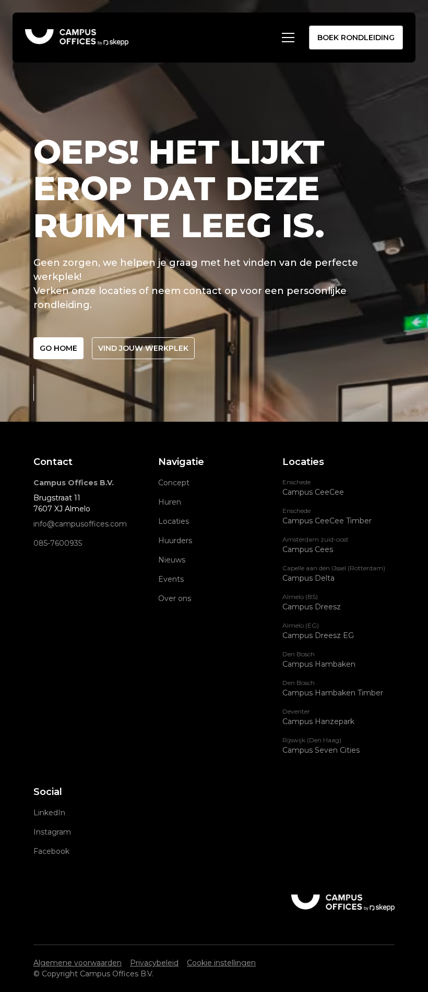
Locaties (173, 521)
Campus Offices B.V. (73, 482)
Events (171, 579)
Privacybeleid (154, 962)
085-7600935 (57, 543)
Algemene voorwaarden (77, 962)
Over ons (174, 598)
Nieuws (171, 560)
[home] (76, 37)
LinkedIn (49, 812)
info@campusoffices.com (80, 524)
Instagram (52, 832)
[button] (286, 37)
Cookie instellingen (221, 962)
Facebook (51, 851)
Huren (169, 502)
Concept (173, 482)
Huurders (175, 540)
